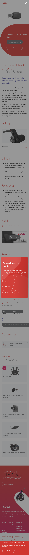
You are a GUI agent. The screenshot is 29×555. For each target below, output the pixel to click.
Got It (8, 551)
